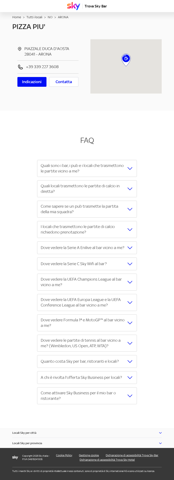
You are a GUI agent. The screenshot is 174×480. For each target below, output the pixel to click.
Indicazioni (32, 81)
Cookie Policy (64, 455)
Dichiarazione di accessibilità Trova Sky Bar (132, 455)
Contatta (64, 81)
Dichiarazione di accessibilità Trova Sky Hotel (107, 460)
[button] (86, 168)
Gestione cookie (89, 455)
